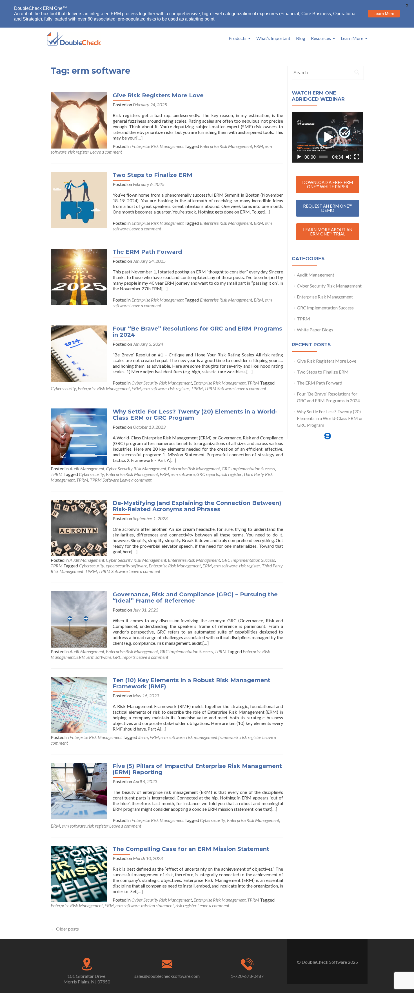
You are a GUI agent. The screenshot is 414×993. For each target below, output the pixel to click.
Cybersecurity (63, 388)
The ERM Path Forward (147, 251)
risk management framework (212, 737)
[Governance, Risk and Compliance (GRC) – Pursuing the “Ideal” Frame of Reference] (79, 618)
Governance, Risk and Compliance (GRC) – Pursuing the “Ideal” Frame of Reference (195, 597)
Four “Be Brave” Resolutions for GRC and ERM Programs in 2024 (197, 331)
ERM (258, 146)
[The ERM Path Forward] (79, 276)
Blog (300, 38)
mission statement (157, 905)
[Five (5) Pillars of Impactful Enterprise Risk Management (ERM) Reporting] (79, 790)
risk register (78, 151)
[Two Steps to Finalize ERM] (79, 199)
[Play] (299, 157)
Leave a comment (106, 151)
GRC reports (207, 474)
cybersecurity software (126, 565)
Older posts (65, 928)
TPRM (253, 382)
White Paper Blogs (315, 329)
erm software (154, 388)
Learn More (352, 38)
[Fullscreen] (357, 157)
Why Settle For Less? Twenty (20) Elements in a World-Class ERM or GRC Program (195, 414)
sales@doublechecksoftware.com (167, 976)
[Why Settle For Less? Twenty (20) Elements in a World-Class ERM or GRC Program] (79, 436)
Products (237, 38)
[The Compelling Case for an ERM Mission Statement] (79, 873)
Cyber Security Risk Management (162, 382)
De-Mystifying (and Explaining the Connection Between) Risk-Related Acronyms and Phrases (197, 506)
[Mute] (348, 157)
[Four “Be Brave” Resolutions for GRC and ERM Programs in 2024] (79, 353)
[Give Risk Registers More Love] (79, 119)
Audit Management (87, 468)
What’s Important (273, 38)
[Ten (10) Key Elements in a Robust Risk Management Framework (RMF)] (79, 704)
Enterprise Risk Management (158, 146)
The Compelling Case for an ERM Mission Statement (191, 849)
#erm (143, 737)
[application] (327, 137)
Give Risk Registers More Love (158, 95)
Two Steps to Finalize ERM (152, 175)
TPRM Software (218, 388)
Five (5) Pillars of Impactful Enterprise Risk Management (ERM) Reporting (197, 769)
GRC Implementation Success (248, 468)
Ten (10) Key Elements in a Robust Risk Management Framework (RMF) (191, 683)
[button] (327, 137)
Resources (321, 38)
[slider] (323, 157)
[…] (139, 137)
